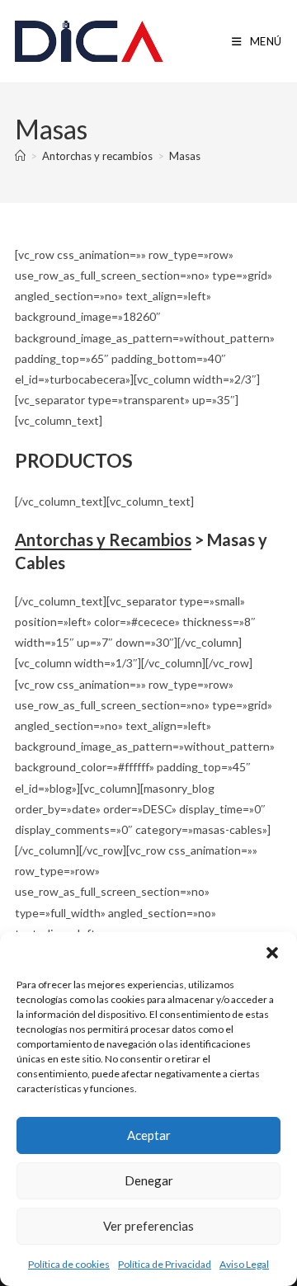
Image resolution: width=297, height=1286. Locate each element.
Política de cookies (69, 1264)
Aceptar (149, 1135)
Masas (184, 156)
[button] (272, 952)
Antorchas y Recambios (103, 539)
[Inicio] (20, 156)
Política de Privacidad (164, 1264)
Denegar (149, 1180)
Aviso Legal (244, 1264)
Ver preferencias (148, 1225)
